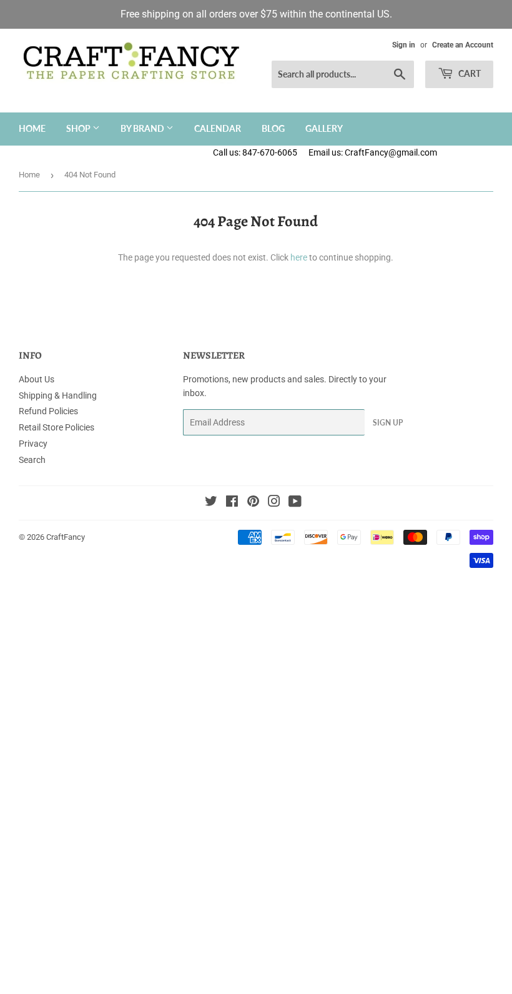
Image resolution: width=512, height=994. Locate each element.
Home (32, 128)
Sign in (403, 45)
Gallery (324, 128)
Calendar (217, 128)
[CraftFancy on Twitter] (211, 503)
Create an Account (462, 45)
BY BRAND (143, 128)
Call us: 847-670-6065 (255, 152)
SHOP (79, 128)
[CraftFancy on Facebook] (232, 503)
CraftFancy (65, 537)
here (298, 257)
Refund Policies (48, 411)
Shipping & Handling (58, 395)
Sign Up (388, 422)
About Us (36, 379)
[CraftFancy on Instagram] (274, 503)
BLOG (273, 128)
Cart (468, 73)
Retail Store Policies (56, 427)
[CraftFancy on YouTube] (295, 503)
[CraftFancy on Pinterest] (253, 503)
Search (32, 460)
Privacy (33, 444)
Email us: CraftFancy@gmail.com (410, 152)
